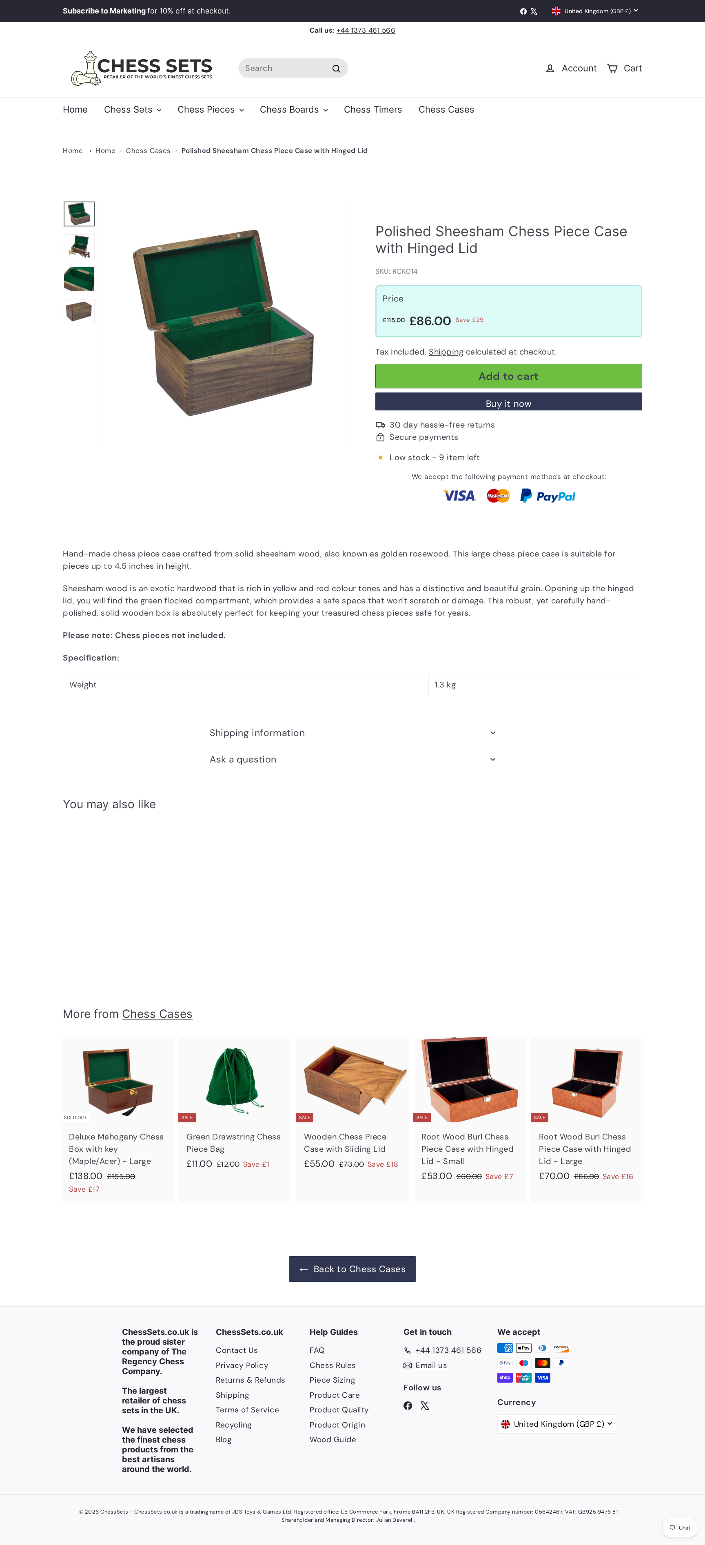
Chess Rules (333, 1365)
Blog (224, 1439)
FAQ (317, 1350)
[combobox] (293, 68)
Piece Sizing (332, 1380)
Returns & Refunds (251, 1380)
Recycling (234, 1425)
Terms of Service (247, 1410)
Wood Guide (333, 1439)
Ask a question (243, 759)
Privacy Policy (242, 1365)
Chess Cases (446, 109)
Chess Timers (373, 109)
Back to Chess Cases (358, 1269)
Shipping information (257, 733)
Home (75, 109)
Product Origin (337, 1425)
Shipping (446, 351)
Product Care (335, 1395)
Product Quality (339, 1410)
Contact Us (237, 1350)
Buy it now (509, 404)
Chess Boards (290, 109)
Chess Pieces (207, 109)
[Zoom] (225, 324)
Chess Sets (129, 109)
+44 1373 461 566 (366, 30)
